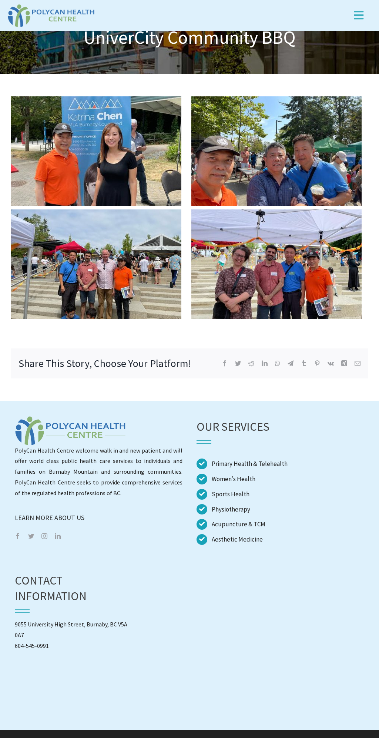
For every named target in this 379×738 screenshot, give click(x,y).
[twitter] (31, 536)
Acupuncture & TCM (238, 524)
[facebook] (18, 536)
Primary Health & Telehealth (250, 464)
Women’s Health (233, 479)
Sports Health (230, 494)
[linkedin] (58, 536)
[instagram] (44, 536)
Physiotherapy (231, 509)
